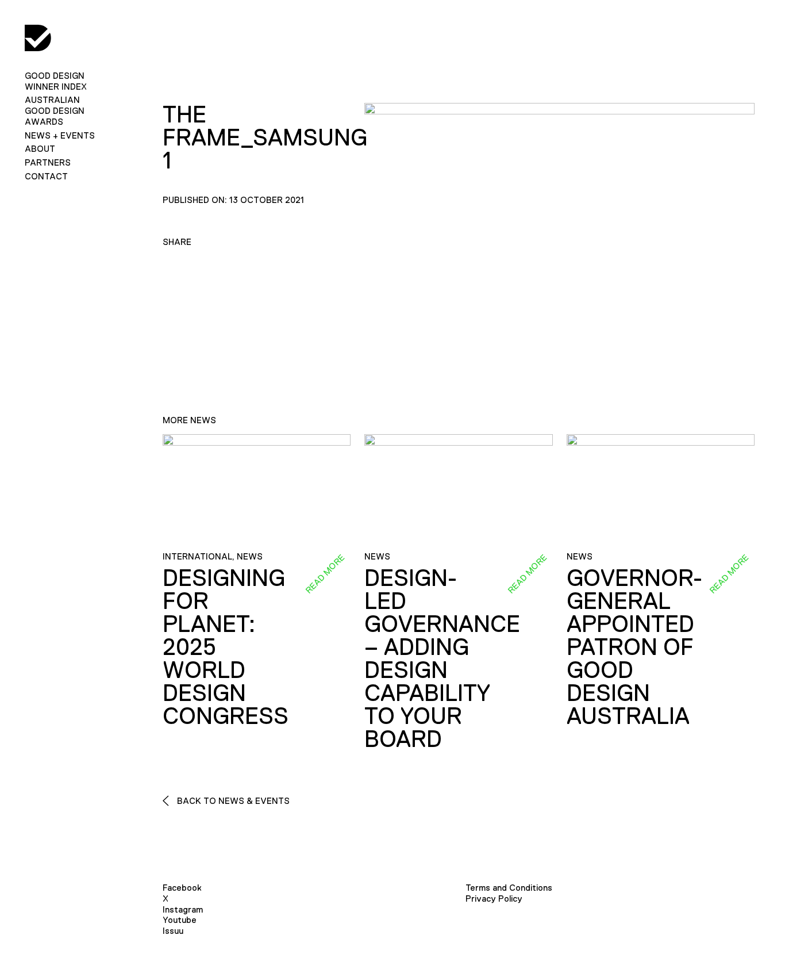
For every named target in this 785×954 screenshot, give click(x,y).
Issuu (173, 931)
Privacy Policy (493, 898)
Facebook (182, 887)
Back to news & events (232, 801)
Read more (324, 574)
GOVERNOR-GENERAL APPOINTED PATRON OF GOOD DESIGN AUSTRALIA (634, 647)
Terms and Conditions (508, 887)
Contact (46, 176)
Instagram (183, 909)
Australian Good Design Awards (54, 111)
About (40, 149)
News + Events (60, 135)
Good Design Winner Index (56, 81)
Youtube (180, 920)
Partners (48, 162)
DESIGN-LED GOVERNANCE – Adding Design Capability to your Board (442, 658)
